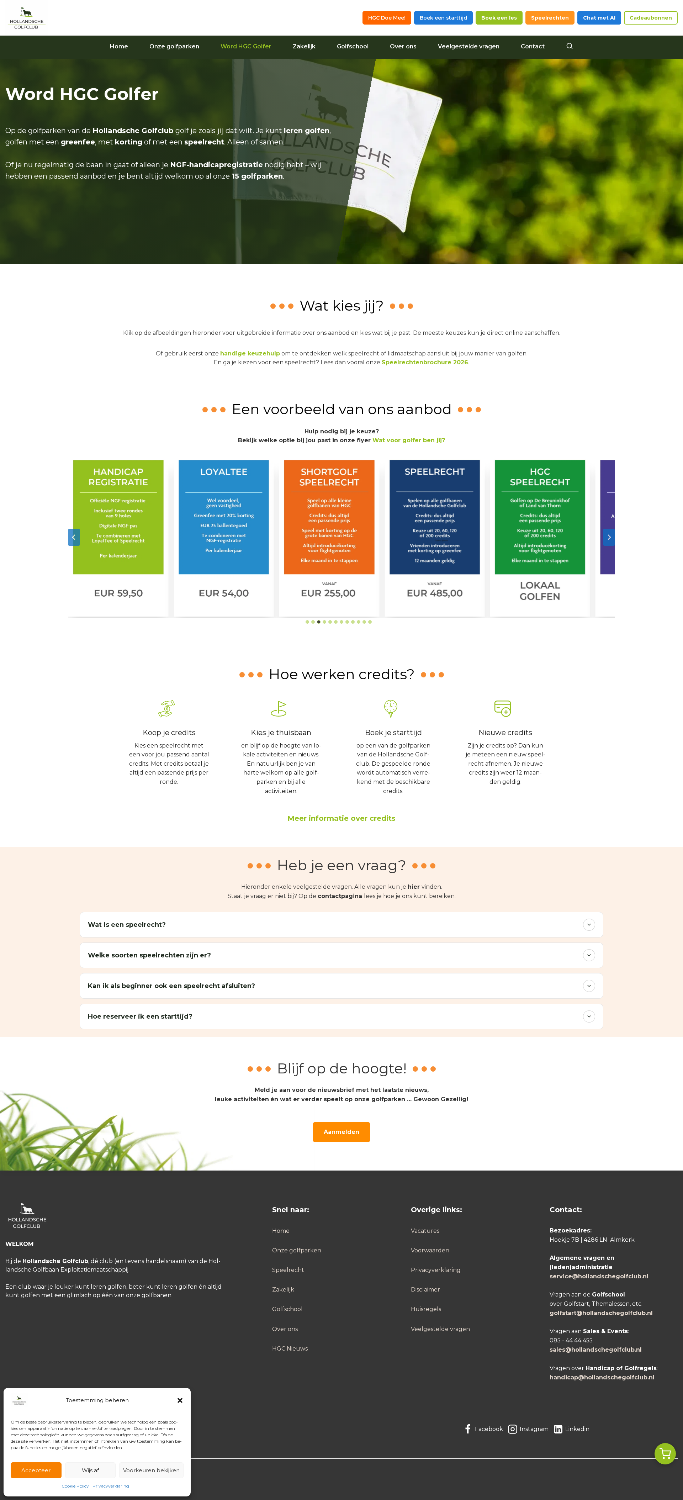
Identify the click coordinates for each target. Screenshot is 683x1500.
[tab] (307, 622)
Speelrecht (288, 1270)
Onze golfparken (174, 46)
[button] (180, 1400)
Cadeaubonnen (651, 18)
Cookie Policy (75, 1486)
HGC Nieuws (290, 1348)
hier (414, 886)
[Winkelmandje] (665, 1453)
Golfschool (353, 46)
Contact (533, 46)
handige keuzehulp (250, 353)
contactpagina (340, 896)
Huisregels (426, 1309)
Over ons (403, 46)
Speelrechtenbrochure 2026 (425, 362)
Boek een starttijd (443, 18)
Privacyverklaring (110, 1486)
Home (119, 46)
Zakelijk (304, 46)
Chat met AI (599, 18)
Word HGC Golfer (246, 46)
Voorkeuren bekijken (151, 1470)
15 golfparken (257, 176)
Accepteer (36, 1470)
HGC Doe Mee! (387, 18)
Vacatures (425, 1230)
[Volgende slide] (609, 537)
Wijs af (90, 1470)
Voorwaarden (430, 1250)
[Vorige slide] (74, 537)
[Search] (569, 46)
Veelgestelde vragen (468, 46)
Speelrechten (550, 18)
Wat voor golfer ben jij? (408, 440)
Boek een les (499, 18)
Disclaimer (425, 1289)
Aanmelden (341, 1132)
